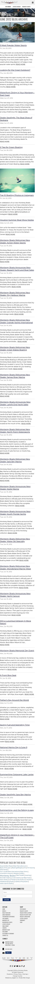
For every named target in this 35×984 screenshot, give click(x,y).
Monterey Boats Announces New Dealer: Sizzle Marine (15, 487)
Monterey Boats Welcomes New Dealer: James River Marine (15, 376)
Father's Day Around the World (14, 700)
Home (3, 909)
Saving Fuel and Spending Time (15, 725)
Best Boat (9, 866)
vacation (29, 879)
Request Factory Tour (25, 915)
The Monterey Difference (8, 916)
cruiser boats (15, 878)
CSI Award (30, 868)
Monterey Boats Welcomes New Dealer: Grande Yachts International (16, 321)
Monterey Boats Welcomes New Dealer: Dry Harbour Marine (15, 293)
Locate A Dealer (16, 6)
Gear (21, 922)
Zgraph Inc (15, 978)
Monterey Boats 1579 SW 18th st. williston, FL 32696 (10, 943)
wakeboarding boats (7, 881)
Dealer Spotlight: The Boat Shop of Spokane (16, 119)
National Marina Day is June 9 (13, 747)
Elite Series (3, 869)
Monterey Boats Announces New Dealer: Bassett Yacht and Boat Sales (17, 268)
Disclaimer (5, 931)
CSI (25, 868)
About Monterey (6, 915)
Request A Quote (26, 6)
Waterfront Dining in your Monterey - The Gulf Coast (17, 836)
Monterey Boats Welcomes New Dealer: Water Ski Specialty (15, 540)
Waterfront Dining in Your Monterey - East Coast (17, 93)
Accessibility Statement (8, 933)
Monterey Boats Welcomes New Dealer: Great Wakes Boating (15, 348)
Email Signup (5, 926)
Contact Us (5, 935)
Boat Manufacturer (19, 866)
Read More (20, 64)
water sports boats (6, 883)
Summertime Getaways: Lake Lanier (17, 774)
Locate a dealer (24, 918)
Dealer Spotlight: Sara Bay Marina (15, 794)
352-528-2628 (8, 949)
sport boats (4, 879)
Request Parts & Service (26, 913)
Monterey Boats (7, 876)
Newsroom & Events (7, 922)
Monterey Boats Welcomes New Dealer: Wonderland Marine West (15, 567)
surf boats (12, 879)
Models (4, 911)
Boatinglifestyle (17, 868)
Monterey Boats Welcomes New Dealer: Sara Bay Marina (15, 460)
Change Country (17, 976)
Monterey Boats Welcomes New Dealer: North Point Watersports (15, 430)
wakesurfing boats (21, 881)
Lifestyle (16, 873)
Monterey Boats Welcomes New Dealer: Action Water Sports (15, 241)
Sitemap (25, 974)
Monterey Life (5, 920)
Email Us (8, 952)
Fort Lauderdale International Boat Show (13, 871)
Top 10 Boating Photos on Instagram (17, 195)
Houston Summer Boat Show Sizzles (17, 220)
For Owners (8, 6)
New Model (20, 875)
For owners (23, 909)
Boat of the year (5, 868)
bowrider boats (5, 878)
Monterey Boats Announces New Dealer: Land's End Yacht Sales (15, 403)
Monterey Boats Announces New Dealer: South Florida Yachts (15, 512)
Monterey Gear (6, 930)
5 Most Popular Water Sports (13, 45)
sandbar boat (26, 878)
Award (2, 866)
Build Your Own (6, 913)
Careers (4, 928)
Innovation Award (6, 873)
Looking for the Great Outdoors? (15, 70)
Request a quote (24, 911)
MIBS (21, 873)
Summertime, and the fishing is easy (17, 810)
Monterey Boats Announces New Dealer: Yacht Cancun (15, 594)
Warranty (22, 920)
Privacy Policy (18, 974)
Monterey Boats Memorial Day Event (17, 650)
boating (28, 875)
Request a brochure (25, 916)
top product (21, 879)
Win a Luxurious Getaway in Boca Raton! (15, 622)
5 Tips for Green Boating (11, 147)
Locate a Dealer (6, 924)
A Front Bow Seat (8, 675)
